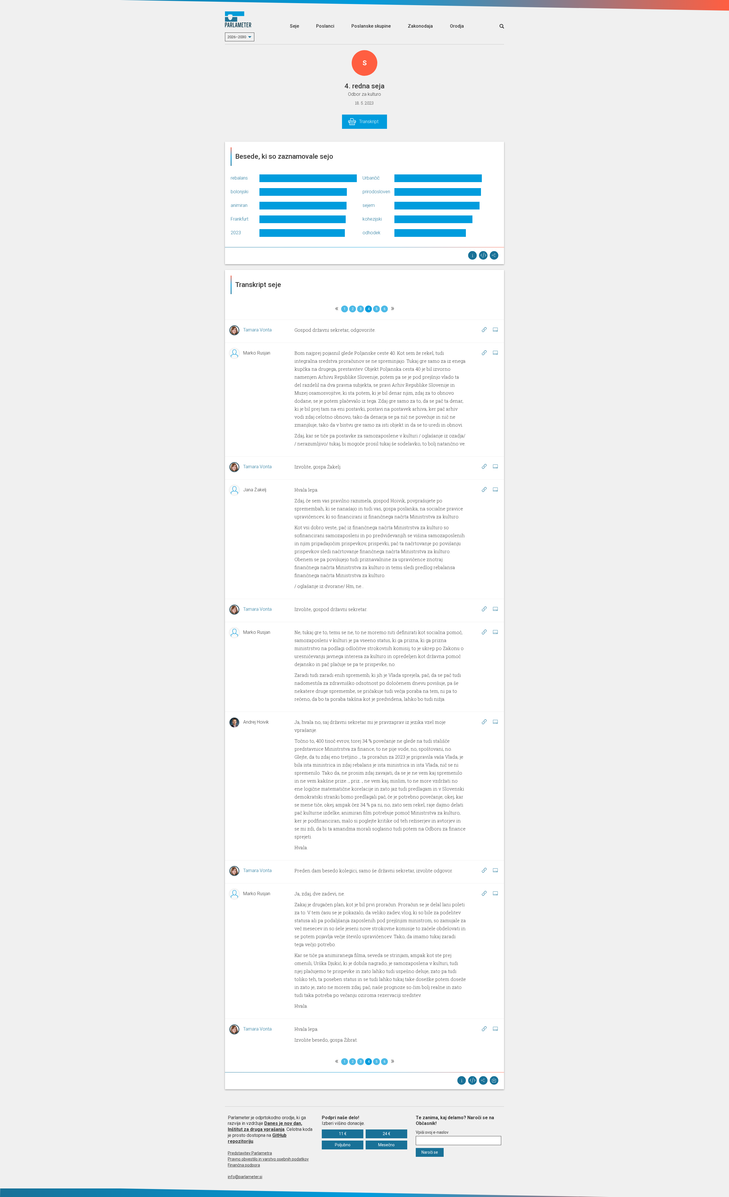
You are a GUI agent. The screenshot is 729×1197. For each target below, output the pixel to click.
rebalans (239, 178)
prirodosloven (376, 191)
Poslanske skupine (371, 26)
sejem (369, 205)
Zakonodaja (420, 26)
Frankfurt (239, 219)
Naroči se (429, 1152)
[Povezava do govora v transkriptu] (484, 329)
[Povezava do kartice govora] (495, 329)
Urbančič (371, 178)
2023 (236, 232)
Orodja (457, 26)
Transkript (368, 121)
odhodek (371, 232)
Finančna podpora (244, 1165)
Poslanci (325, 26)
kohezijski (372, 219)
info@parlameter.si (245, 1176)
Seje (294, 26)
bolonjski (239, 191)
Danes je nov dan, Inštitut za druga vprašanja (265, 1126)
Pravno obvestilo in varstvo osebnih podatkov (268, 1159)
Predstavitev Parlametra (250, 1153)
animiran (239, 205)
